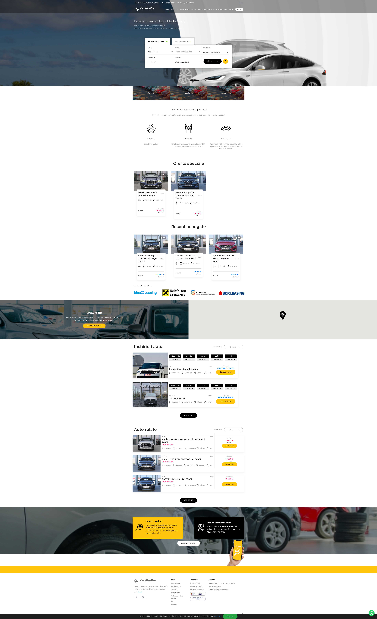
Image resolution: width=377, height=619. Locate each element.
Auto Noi (193, 9)
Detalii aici (217, 616)
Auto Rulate (174, 9)
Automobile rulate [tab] (156, 42)
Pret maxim (151, 57)
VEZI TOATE (188, 415)
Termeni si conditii (196, 586)
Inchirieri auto (184, 9)
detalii (140, 592)
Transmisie (178, 57)
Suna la (234, 569)
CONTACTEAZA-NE (188, 543)
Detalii (140, 211)
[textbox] (187, 51)
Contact (231, 9)
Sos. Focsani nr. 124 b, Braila (148, 3)
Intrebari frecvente (197, 590)
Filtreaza (214, 61)
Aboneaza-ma (172, 569)
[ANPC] (198, 594)
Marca (150, 48)
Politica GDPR (181, 563)
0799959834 (170, 3)
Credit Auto (202, 9)
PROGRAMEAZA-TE (94, 326)
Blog (225, 9)
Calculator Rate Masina (215, 9)
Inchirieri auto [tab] (181, 42)
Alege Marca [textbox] (152, 52)
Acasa (167, 9)
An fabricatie (206, 48)
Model (177, 48)
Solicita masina (225, 372)
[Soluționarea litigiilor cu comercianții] (198, 599)
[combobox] (160, 52)
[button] (239, 9)
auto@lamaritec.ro (187, 3)
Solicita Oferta (229, 446)
